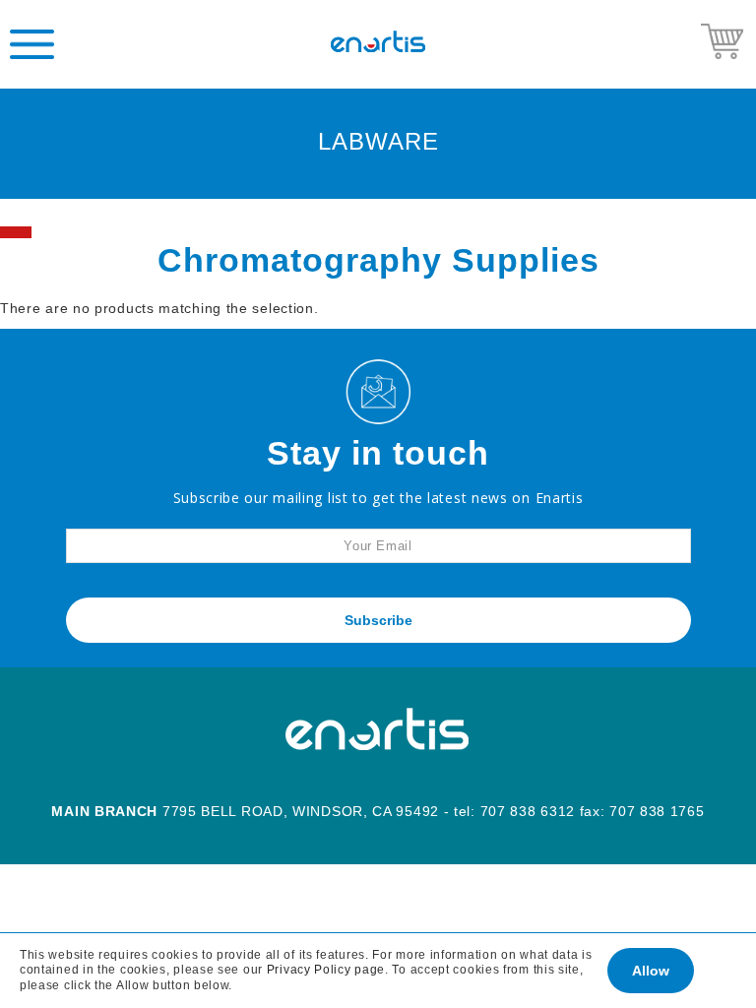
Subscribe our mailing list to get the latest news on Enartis (378, 497)
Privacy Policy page (326, 969)
